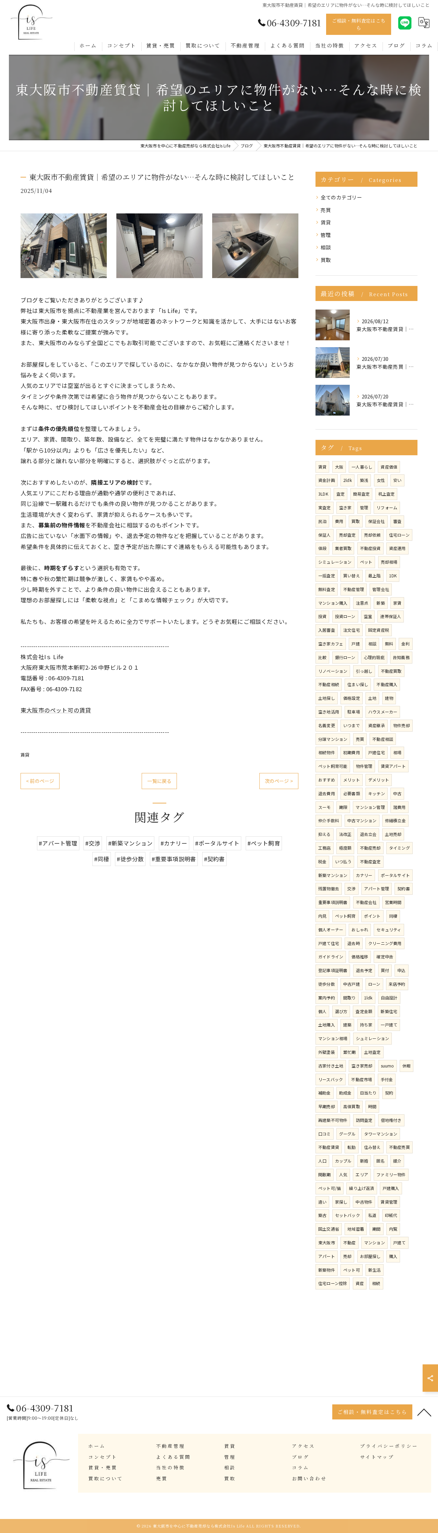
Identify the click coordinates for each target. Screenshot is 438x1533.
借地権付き (391, 1120)
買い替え (351, 575)
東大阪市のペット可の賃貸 (56, 710)
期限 (343, 807)
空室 (368, 616)
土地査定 (372, 1052)
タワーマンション (381, 1134)
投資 (322, 616)
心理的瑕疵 (374, 657)
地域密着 (355, 1229)
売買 (326, 209)
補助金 (324, 1093)
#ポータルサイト (217, 843)
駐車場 (353, 712)
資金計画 (326, 480)
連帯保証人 (390, 616)
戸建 (355, 643)
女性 (381, 480)
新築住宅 (389, 1011)
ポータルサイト (395, 875)
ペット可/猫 (329, 1188)
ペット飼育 (345, 916)
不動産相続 (328, 684)
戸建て (399, 1242)
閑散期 (324, 1174)
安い (397, 480)
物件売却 (401, 725)
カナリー (364, 875)
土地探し (326, 698)
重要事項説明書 (332, 902)
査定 (340, 494)
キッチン (376, 793)
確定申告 (384, 956)
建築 (347, 1024)
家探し (341, 1202)
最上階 (374, 575)
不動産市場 (361, 1079)
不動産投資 (370, 548)
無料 (389, 643)
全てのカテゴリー (341, 197)
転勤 (351, 1147)
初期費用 (351, 752)
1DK (393, 575)
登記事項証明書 (332, 970)
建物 (389, 698)
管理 (326, 234)
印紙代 (391, 1215)
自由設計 (389, 997)
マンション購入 (332, 603)
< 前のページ (40, 780)
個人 (322, 1011)
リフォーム (386, 507)
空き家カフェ (330, 643)
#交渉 (93, 843)
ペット (366, 562)
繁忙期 (349, 1052)
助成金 (345, 1093)
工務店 (324, 848)
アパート (326, 1256)
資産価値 (389, 467)
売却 (347, 1256)
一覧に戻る (159, 780)
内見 (322, 916)
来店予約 (397, 984)
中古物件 (364, 1202)
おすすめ (326, 780)
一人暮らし (361, 467)
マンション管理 (370, 807)
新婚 (364, 1161)
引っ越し (364, 671)
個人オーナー (330, 929)
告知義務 (401, 657)
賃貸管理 (389, 1202)
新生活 (374, 1270)
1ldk (368, 997)
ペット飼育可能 (332, 766)
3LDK (323, 494)
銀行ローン (345, 657)
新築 (380, 603)
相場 (397, 752)
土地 (372, 698)
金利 (405, 643)
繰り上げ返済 (361, 1188)
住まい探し (357, 684)
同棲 (393, 916)
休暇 (406, 1066)
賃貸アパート (393, 766)
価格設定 (351, 698)
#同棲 (102, 859)
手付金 (387, 1079)
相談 (326, 247)
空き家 (345, 507)
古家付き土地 (330, 1066)
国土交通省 (328, 1229)
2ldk (347, 480)
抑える (324, 834)
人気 (343, 1174)
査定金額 (364, 1011)
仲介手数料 (328, 820)
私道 (372, 1215)
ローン (374, 984)
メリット (351, 780)
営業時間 (393, 902)
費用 (339, 521)
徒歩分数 (326, 984)
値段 (322, 548)
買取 (326, 259)
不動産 (349, 1242)
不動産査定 (370, 861)
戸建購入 (391, 1188)
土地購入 (326, 1024)
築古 (322, 1215)
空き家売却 (361, 1066)
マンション (374, 1242)
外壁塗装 (326, 1052)
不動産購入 (386, 684)
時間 (372, 1106)
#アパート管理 (58, 843)
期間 (376, 1229)
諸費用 (399, 807)
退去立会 (368, 834)
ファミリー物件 (390, 1174)
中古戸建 (351, 984)
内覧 (393, 1229)
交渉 (351, 888)
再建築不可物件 (332, 1120)
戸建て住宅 (328, 943)
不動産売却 (370, 848)
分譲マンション (332, 739)
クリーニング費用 (385, 943)
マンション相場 (332, 1038)
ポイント (372, 916)
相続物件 (326, 752)
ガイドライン (330, 956)
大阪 (339, 467)
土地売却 (393, 834)
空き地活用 (328, 712)
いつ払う (343, 861)
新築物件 (326, 1270)
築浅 (364, 480)
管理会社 (380, 589)
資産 (360, 1283)
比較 (322, 657)
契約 (389, 1093)
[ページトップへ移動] (424, 1412)
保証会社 (376, 521)
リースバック (330, 1079)
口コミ (324, 1134)
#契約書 (214, 859)
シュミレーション (372, 1038)
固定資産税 (378, 630)
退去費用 (326, 793)
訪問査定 (364, 1120)
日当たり (368, 1093)
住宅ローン (399, 535)
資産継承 (376, 725)
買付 (385, 970)
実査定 (324, 507)
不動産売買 (399, 1147)
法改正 (345, 834)
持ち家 (366, 1024)
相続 (376, 1283)
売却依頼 (372, 535)
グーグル (347, 1134)
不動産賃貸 (328, 1147)
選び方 (341, 1011)
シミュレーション (335, 562)
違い (322, 1202)
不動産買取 (391, 671)
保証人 (324, 535)
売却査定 (347, 535)
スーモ (324, 807)
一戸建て (389, 1024)
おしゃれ (359, 929)
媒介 (397, 1161)
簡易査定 (361, 494)
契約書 (403, 888)
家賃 (397, 603)
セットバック (347, 1215)
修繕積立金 (395, 820)
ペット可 (351, 1270)
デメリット (378, 780)
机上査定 (386, 494)
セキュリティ (388, 929)
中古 (397, 793)
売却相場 (389, 562)
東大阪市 (326, 1242)
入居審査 (326, 630)
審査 (397, 521)
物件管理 (364, 766)
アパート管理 (376, 888)
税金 (322, 861)
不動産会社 (366, 902)
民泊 (322, 521)
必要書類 (351, 793)
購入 (393, 1256)
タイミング (399, 848)
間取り (349, 997)
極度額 (345, 848)
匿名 (380, 1161)
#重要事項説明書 (174, 859)
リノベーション (332, 671)
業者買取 (343, 548)
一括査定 (326, 575)
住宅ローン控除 (332, 1283)
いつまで (351, 725)
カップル (343, 1161)
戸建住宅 (376, 752)
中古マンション (361, 820)
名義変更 (326, 725)
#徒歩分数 (130, 859)
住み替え (372, 1147)
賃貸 (25, 754)
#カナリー (174, 843)
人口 (322, 1161)
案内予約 (326, 997)
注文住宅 (351, 630)
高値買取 (351, 1106)
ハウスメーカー (382, 712)
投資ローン (345, 616)
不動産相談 (382, 739)
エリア (362, 1174)
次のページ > (279, 780)
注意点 (362, 603)
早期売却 (326, 1106)
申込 (401, 970)
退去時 (353, 943)
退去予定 (364, 970)
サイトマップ (377, 1456)
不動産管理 (353, 589)
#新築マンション (130, 843)
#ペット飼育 (263, 843)
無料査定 (326, 589)
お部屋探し (370, 1256)
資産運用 (397, 548)
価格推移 (359, 956)
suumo (387, 1066)
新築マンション (332, 875)
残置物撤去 (328, 888)
